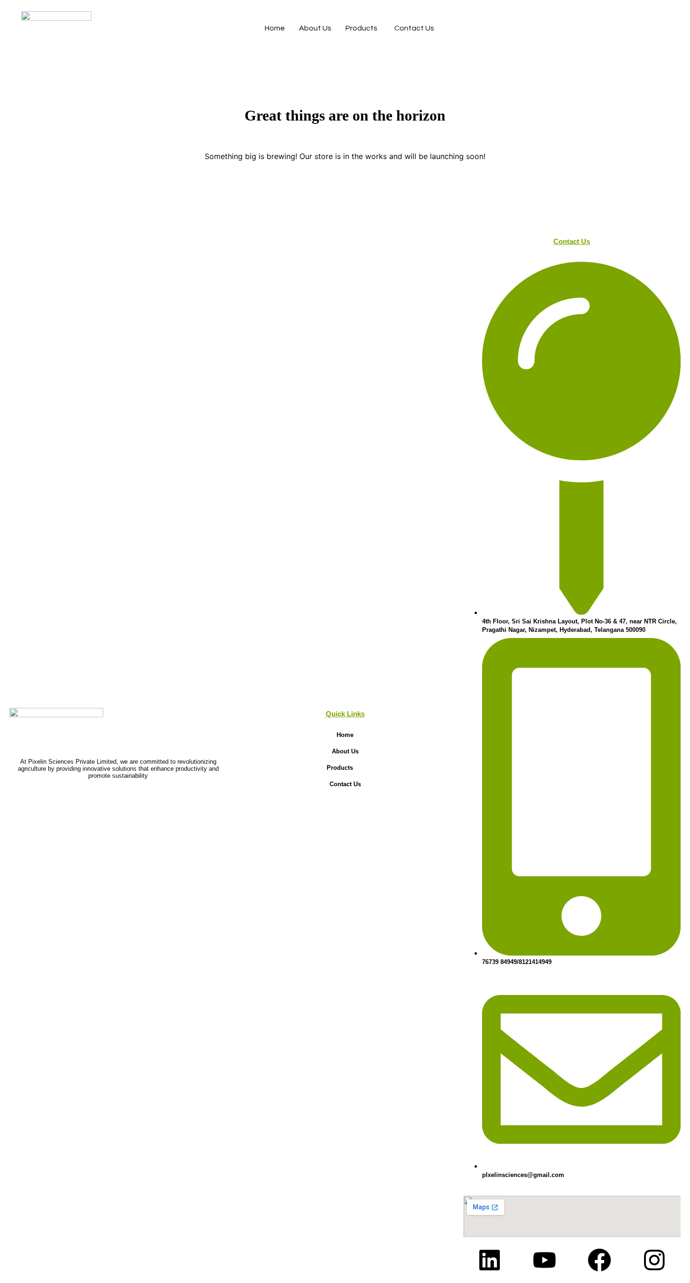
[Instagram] (654, 1260)
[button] (344, 767)
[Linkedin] (489, 1260)
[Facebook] (599, 1260)
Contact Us (414, 28)
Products (361, 28)
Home (275, 28)
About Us (315, 28)
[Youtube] (544, 1260)
